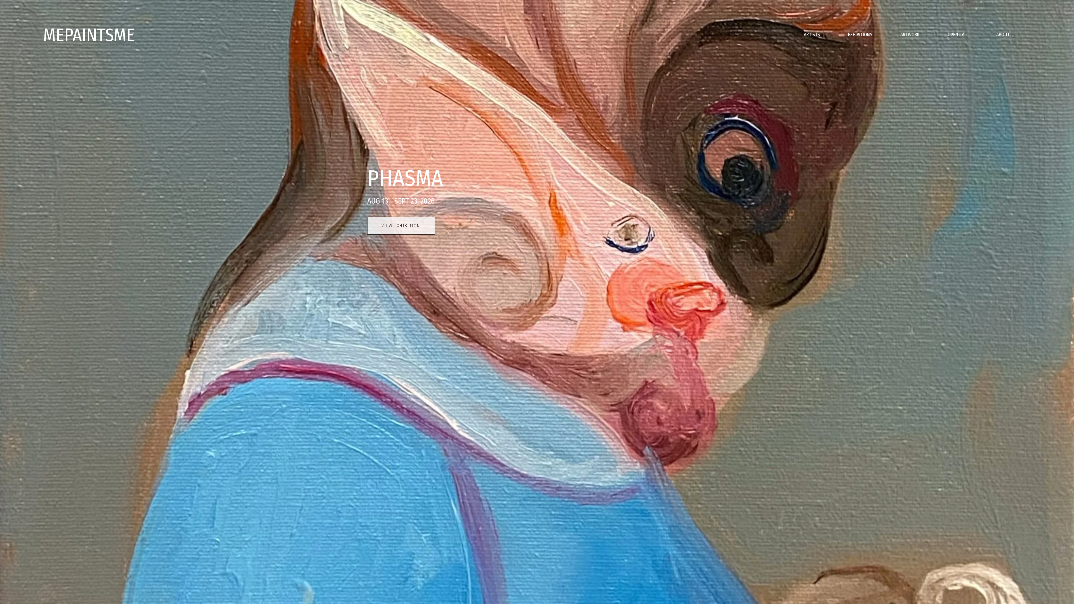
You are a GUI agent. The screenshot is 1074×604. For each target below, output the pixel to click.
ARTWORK (910, 35)
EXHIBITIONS (860, 35)
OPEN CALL (958, 35)
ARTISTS (812, 35)
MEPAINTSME (89, 35)
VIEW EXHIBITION (400, 225)
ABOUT (1003, 35)
